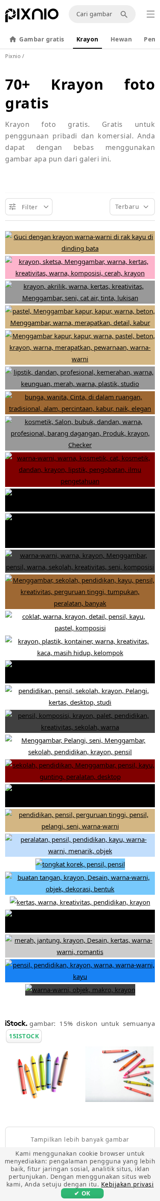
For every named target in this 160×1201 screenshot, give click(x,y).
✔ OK (82, 1193)
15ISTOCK (24, 1036)
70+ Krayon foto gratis (80, 93)
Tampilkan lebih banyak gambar (80, 1139)
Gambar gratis (41, 39)
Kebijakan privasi (127, 1184)
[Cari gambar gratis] (125, 14)
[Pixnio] (31, 17)
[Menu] (151, 14)
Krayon (87, 39)
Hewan (121, 39)
